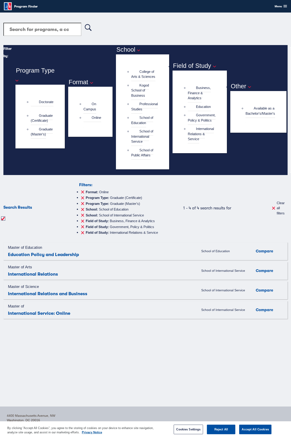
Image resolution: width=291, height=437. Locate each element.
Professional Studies (144, 106)
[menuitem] (42, 104)
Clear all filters (281, 208)
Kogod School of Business (140, 90)
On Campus (89, 106)
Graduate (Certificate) (42, 118)
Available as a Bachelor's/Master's (260, 110)
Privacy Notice (92, 432)
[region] (145, 429)
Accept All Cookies (255, 429)
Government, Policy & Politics (202, 117)
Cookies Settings (188, 429)
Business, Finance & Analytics (199, 93)
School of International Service (142, 136)
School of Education (142, 120)
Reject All (221, 429)
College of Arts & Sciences (143, 74)
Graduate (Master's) (42, 131)
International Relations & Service (201, 134)
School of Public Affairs (142, 152)
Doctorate (46, 102)
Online (96, 117)
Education (203, 107)
